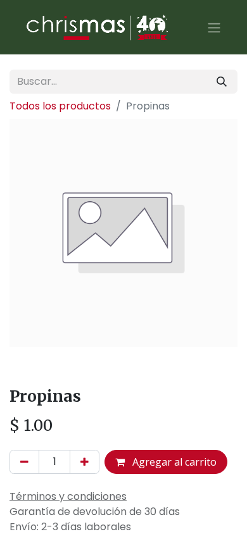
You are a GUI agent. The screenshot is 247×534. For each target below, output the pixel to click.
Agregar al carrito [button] (173, 462)
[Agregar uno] (84, 462)
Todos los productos (60, 106)
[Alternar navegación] (214, 27)
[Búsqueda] (222, 82)
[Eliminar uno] (24, 462)
